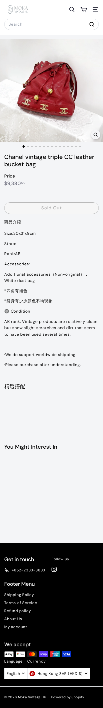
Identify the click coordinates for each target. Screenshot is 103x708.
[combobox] (51, 24)
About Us (13, 618)
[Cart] (84, 9)
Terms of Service (20, 602)
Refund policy (17, 610)
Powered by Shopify (67, 697)
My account (15, 626)
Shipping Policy (19, 594)
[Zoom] (95, 134)
